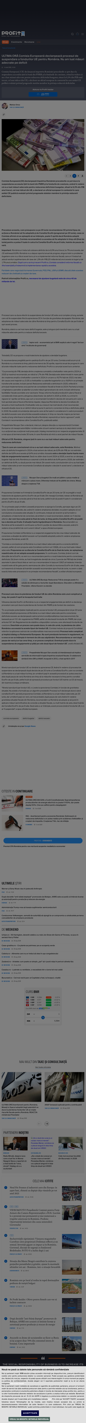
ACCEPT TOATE (30, 1413)
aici (49, 1399)
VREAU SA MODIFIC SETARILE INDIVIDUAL (29, 1419)
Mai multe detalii (17, 1383)
